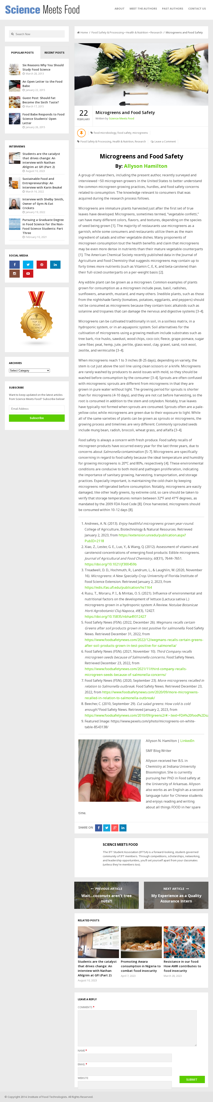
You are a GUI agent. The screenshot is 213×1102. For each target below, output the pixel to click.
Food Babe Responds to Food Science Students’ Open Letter (43, 118)
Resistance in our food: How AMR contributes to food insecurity (182, 966)
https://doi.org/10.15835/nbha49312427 (115, 616)
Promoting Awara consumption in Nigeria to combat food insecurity (141, 966)
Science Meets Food (121, 118)
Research (156, 32)
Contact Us (197, 8)
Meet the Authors (143, 8)
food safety (124, 133)
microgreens (140, 133)
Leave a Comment (165, 141)
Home (84, 32)
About (120, 8)
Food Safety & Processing (108, 32)
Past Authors (172, 8)
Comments (86, 1007)
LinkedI (186, 740)
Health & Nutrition (137, 32)
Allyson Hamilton (145, 165)
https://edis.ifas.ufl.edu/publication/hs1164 (118, 587)
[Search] (12, 34)
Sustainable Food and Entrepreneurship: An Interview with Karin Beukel (42, 183)
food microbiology (105, 133)
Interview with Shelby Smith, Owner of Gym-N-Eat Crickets (43, 203)
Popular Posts (22, 52)
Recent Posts (54, 52)
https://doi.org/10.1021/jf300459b (111, 564)
